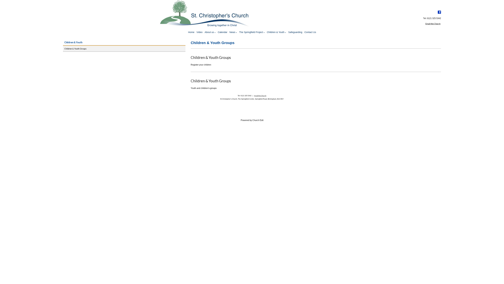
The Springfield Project (251, 32)
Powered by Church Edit (252, 120)
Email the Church (432, 23)
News (232, 32)
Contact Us (310, 32)
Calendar (222, 32)
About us (209, 32)
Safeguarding (295, 32)
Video (199, 32)
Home (191, 32)
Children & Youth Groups (75, 48)
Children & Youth (275, 32)
